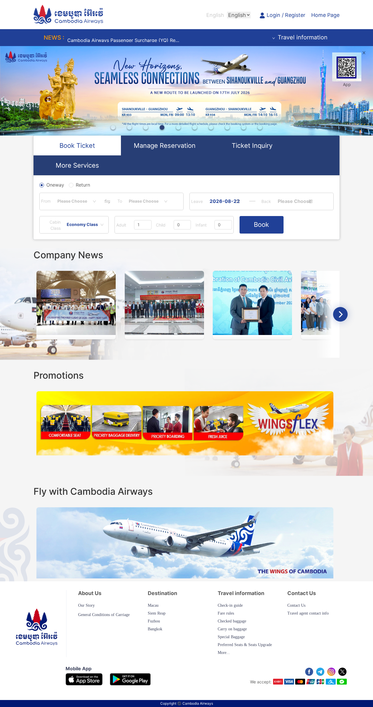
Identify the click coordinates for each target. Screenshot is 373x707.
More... (224, 652)
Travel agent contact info (308, 613)
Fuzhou (154, 621)
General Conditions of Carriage (104, 615)
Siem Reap (157, 613)
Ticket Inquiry (252, 145)
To (119, 201)
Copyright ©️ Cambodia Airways (186, 703)
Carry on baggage (232, 629)
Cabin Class (55, 225)
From (46, 201)
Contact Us (296, 605)
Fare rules (226, 613)
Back (266, 201)
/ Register (293, 15)
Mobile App (79, 668)
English (215, 15)
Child (161, 224)
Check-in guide (230, 605)
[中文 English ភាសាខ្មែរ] (239, 15)
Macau (153, 605)
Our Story (86, 605)
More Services (77, 165)
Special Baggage (231, 637)
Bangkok (155, 629)
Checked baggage (232, 621)
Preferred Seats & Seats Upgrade (245, 645)
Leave (197, 201)
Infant (201, 224)
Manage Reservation (165, 145)
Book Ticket (77, 145)
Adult (121, 224)
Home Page (325, 15)
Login (274, 15)
